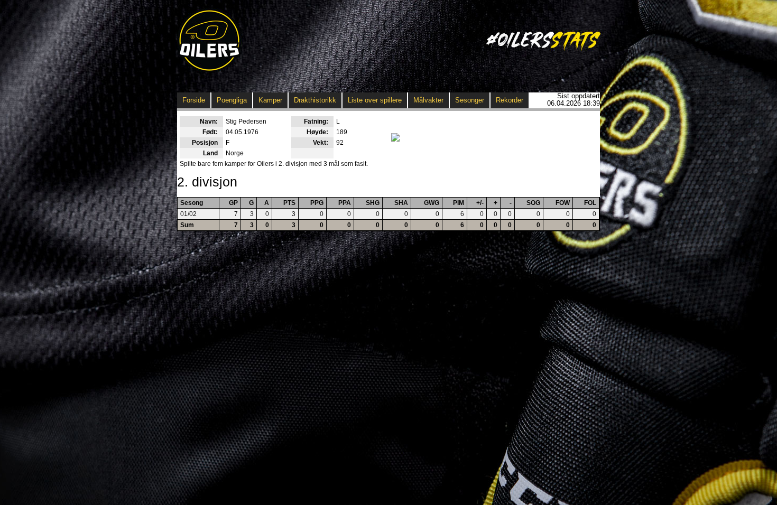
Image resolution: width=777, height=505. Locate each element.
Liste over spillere (375, 100)
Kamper (270, 100)
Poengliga (232, 100)
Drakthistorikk (315, 100)
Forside (193, 100)
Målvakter (428, 100)
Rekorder (509, 100)
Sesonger (469, 100)
